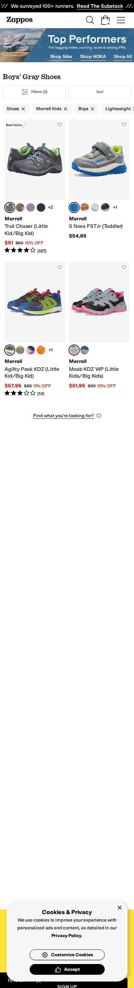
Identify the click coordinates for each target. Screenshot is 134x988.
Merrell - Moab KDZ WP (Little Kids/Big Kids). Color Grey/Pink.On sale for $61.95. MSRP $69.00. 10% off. (99, 329)
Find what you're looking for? (63, 415)
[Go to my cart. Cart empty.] (105, 20)
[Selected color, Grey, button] (74, 207)
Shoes (13, 109)
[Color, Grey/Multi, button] (30, 207)
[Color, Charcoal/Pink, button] (30, 350)
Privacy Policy (66, 935)
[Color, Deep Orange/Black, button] (41, 350)
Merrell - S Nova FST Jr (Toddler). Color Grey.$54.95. (99, 186)
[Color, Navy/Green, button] (41, 207)
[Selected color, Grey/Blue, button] (10, 350)
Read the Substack (100, 6)
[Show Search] (89, 20)
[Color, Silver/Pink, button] (95, 207)
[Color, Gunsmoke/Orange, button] (20, 207)
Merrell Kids (48, 109)
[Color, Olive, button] (20, 350)
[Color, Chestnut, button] (84, 207)
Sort (99, 91)
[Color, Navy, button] (105, 207)
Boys (83, 109)
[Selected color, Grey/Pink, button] (74, 350)
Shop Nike (61, 56)
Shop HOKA (93, 56)
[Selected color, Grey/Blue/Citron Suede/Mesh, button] (10, 207)
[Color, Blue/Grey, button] (84, 350)
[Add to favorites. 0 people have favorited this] (59, 124)
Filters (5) (39, 91)
